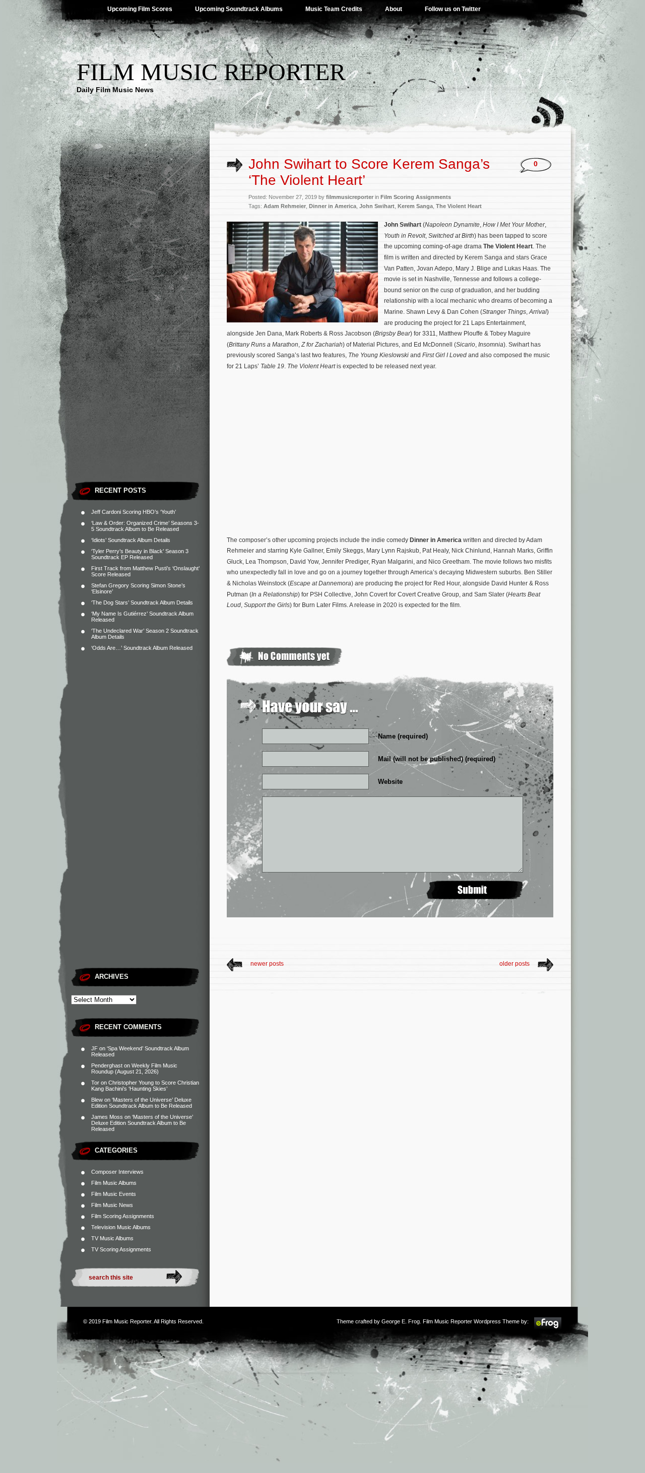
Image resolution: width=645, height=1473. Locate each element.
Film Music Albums (114, 1183)
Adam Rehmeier (285, 206)
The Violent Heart (459, 206)
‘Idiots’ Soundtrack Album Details (130, 540)
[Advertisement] (140, 325)
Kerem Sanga (415, 206)
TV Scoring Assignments (121, 1249)
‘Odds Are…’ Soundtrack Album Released (141, 648)
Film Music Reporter (211, 71)
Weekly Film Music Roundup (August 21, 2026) (134, 1068)
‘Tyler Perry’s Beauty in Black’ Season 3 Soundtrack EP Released (139, 554)
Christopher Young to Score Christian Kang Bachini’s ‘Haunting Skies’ (145, 1086)
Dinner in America (332, 206)
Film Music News (112, 1205)
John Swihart (377, 206)
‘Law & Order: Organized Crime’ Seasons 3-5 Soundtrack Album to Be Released (145, 526)
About (393, 9)
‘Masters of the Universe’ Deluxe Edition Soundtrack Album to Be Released (141, 1103)
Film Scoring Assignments (122, 1216)
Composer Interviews (117, 1172)
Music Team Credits (333, 9)
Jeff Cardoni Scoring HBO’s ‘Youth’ (133, 512)
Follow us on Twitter (453, 9)
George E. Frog (400, 1321)
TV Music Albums (112, 1238)
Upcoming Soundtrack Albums (239, 9)
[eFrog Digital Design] (548, 1328)
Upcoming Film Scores (139, 9)
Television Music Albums (121, 1227)
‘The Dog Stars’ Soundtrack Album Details (142, 602)
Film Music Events (113, 1194)
